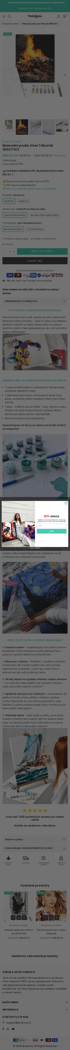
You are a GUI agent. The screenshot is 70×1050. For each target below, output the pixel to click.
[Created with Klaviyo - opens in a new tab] (35, 548)
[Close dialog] (66, 503)
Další (52, 531)
